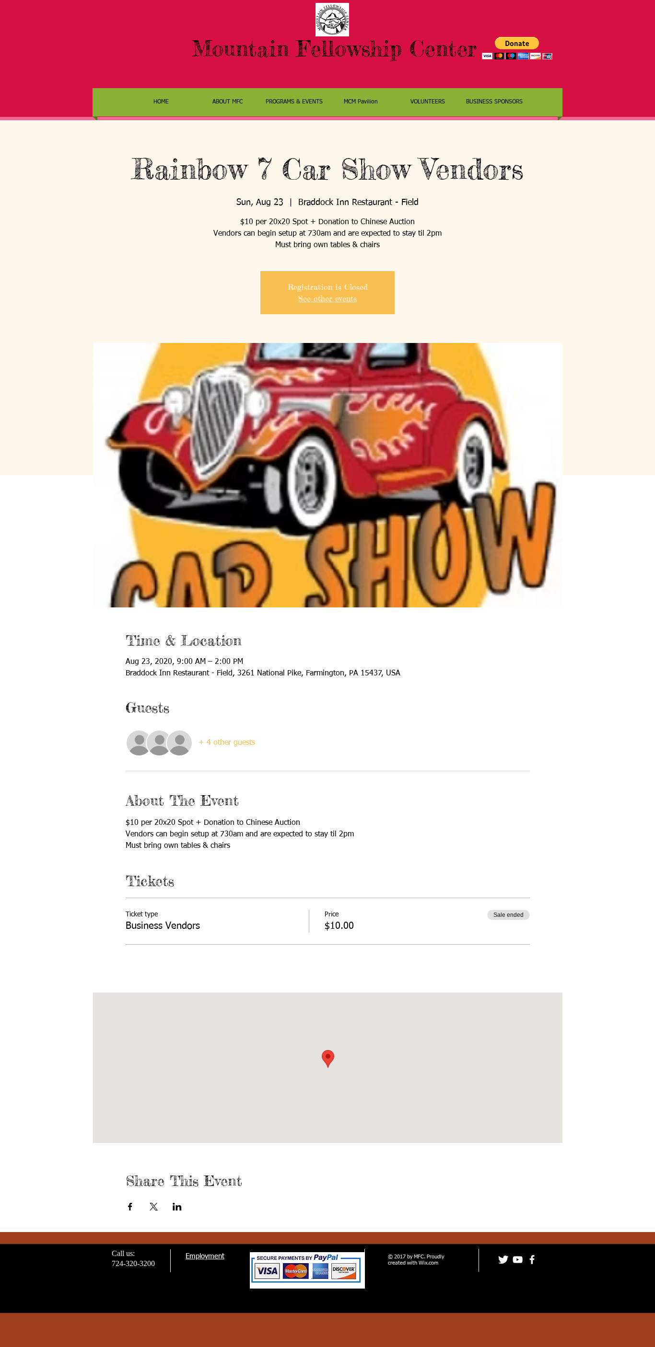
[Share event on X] (153, 1206)
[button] (517, 48)
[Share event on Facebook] (130, 1206)
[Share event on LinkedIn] (177, 1206)
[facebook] (532, 1260)
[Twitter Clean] (503, 1260)
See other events (327, 298)
